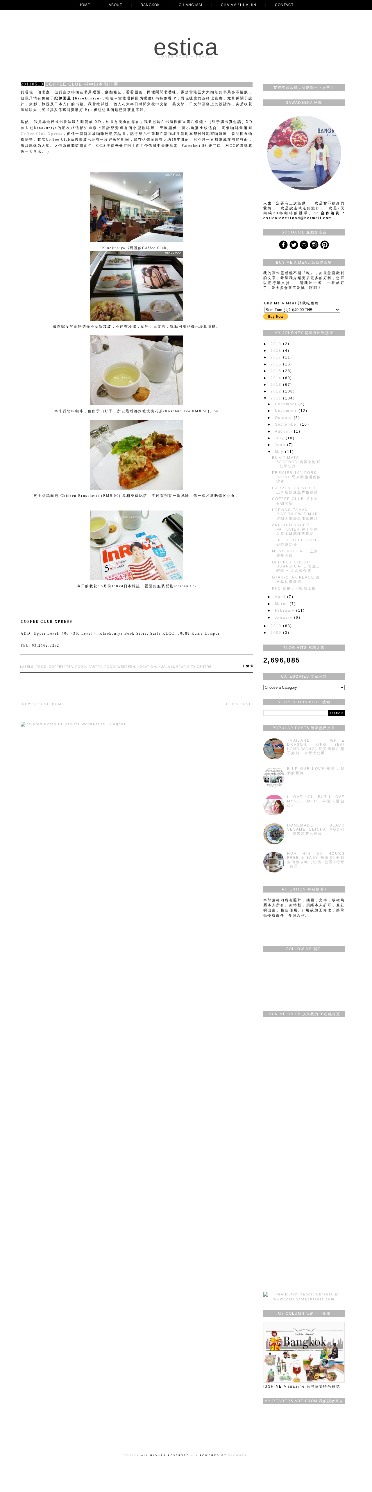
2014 (277, 378)
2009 (277, 633)
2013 (277, 385)
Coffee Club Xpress (41, 134)
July (280, 438)
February (285, 610)
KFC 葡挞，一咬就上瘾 (294, 588)
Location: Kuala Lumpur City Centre (174, 666)
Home (84, 5)
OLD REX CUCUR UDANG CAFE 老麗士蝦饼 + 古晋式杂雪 (296, 566)
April (281, 597)
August (283, 431)
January (284, 617)
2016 (277, 364)
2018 (277, 351)
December (287, 404)
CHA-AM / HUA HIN (238, 5)
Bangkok (150, 5)
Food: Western (119, 666)
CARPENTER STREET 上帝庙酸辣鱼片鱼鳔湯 (295, 490)
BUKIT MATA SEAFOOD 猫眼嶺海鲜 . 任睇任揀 (296, 462)
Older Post (238, 704)
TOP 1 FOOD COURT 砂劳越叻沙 (294, 542)
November (287, 411)
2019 (277, 344)
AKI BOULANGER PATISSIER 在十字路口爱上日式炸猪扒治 (295, 529)
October (284, 418)
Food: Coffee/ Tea (54, 666)
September (287, 424)
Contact (284, 5)
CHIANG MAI (190, 5)
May (280, 452)
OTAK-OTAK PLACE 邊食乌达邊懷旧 (296, 579)
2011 (277, 398)
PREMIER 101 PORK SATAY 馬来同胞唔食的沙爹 (296, 477)
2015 (277, 371)
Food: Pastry (88, 666)
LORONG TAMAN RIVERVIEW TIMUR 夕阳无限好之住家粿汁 (295, 514)
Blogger (238, 1455)
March (282, 604)
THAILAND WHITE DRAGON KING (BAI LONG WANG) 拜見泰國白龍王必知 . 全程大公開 (316, 746)
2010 (277, 626)
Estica (186, 47)
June (281, 445)
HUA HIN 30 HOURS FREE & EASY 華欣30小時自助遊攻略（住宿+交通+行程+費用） (316, 860)
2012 (277, 391)
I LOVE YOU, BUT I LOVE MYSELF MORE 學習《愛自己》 (316, 801)
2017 (277, 357)
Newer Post (35, 704)
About (115, 5)
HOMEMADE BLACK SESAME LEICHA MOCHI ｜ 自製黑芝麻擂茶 (316, 829)
